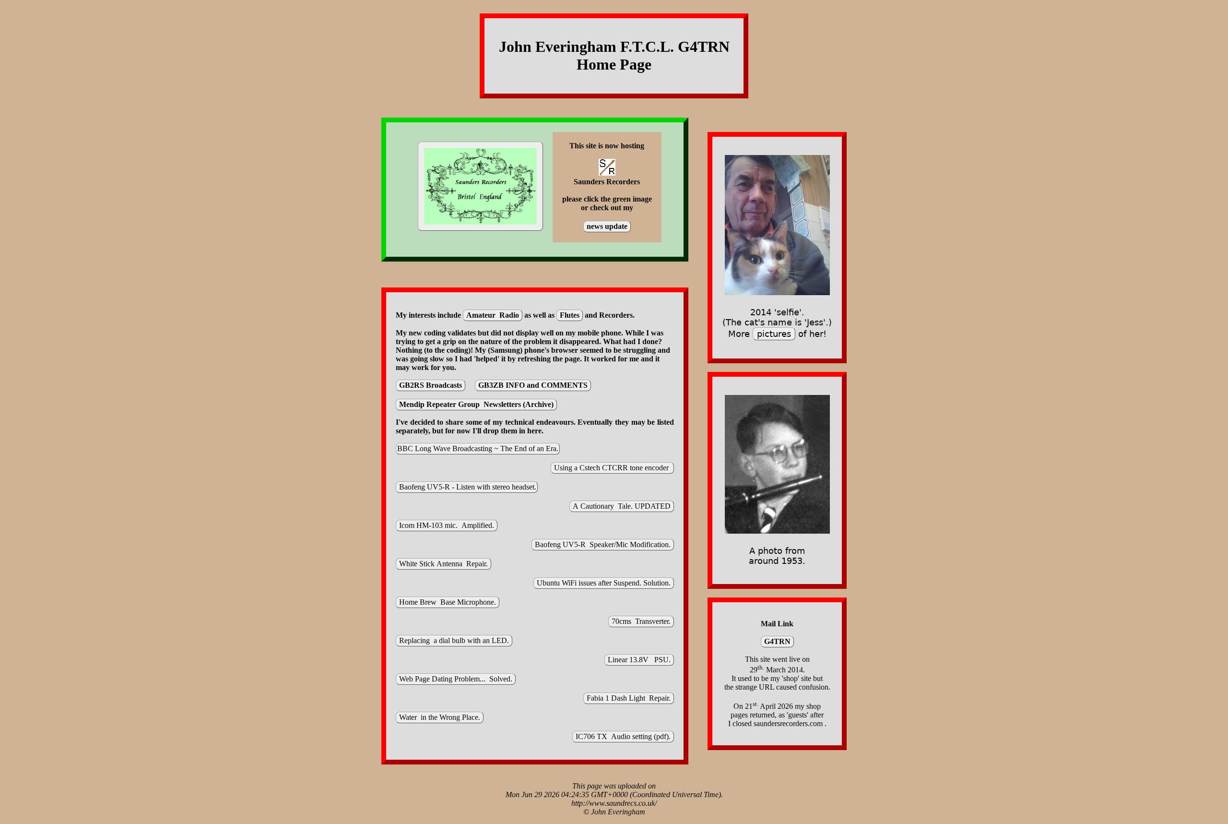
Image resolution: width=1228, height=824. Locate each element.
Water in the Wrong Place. (439, 717)
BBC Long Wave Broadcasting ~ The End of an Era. (477, 448)
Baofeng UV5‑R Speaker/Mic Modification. (603, 544)
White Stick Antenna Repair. (443, 564)
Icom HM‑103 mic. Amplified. (446, 525)
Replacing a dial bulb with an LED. (454, 640)
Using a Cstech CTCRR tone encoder (612, 468)
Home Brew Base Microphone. (447, 602)
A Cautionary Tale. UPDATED (622, 506)
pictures (774, 334)
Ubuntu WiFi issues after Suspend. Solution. (604, 583)
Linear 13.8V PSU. (639, 660)
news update (607, 226)
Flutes (569, 315)
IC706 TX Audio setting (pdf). (623, 736)
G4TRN (777, 641)
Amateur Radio (492, 315)
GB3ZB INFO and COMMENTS (533, 385)
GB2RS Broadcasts (430, 385)
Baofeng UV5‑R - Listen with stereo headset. (466, 487)
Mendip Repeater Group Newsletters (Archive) (476, 404)
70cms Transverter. (641, 621)
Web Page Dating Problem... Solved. (455, 679)
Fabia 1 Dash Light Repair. (629, 698)
